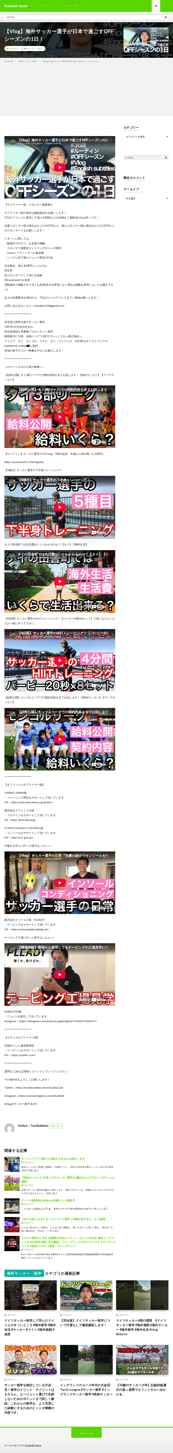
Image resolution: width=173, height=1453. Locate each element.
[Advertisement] (86, 88)
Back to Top (86, 1433)
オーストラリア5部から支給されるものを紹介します (53, 1158)
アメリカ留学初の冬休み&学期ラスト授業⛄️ (48, 1200)
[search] (165, 17)
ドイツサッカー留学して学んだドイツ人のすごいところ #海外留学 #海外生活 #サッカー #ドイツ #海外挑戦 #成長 (30, 1327)
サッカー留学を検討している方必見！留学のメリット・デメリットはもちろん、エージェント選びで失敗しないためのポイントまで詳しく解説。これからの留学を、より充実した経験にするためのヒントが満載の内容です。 (29, 1398)
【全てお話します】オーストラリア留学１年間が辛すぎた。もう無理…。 (65, 1219)
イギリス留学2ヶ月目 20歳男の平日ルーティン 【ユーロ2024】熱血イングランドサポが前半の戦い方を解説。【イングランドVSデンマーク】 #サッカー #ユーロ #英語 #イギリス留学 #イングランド (68, 1242)
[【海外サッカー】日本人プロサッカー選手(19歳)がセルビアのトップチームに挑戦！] (12, 1183)
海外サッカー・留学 (32, 49)
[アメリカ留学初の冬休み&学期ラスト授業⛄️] (12, 1206)
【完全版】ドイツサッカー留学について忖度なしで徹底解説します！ (85, 1322)
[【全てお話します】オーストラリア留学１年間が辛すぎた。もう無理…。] (12, 1224)
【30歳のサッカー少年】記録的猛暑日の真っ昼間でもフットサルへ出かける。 (141, 1389)
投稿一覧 (55, 1126)
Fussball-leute (33, 1445)
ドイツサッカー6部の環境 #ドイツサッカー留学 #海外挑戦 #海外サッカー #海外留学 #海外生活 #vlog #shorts (142, 1327)
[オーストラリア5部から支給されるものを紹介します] (12, 1164)
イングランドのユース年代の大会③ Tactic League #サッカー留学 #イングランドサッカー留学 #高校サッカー (86, 1389)
